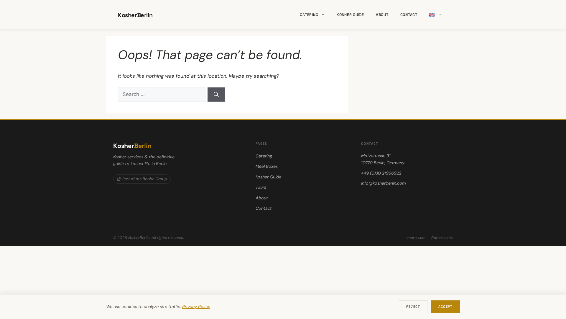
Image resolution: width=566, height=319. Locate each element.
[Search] (216, 94)
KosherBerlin (135, 15)
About (382, 14)
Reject (413, 307)
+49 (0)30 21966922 (381, 173)
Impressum (416, 237)
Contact (408, 14)
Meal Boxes (267, 166)
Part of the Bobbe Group (144, 178)
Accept (445, 307)
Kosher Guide (350, 14)
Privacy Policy (196, 307)
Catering (309, 14)
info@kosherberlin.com (383, 183)
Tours (261, 187)
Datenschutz (442, 237)
